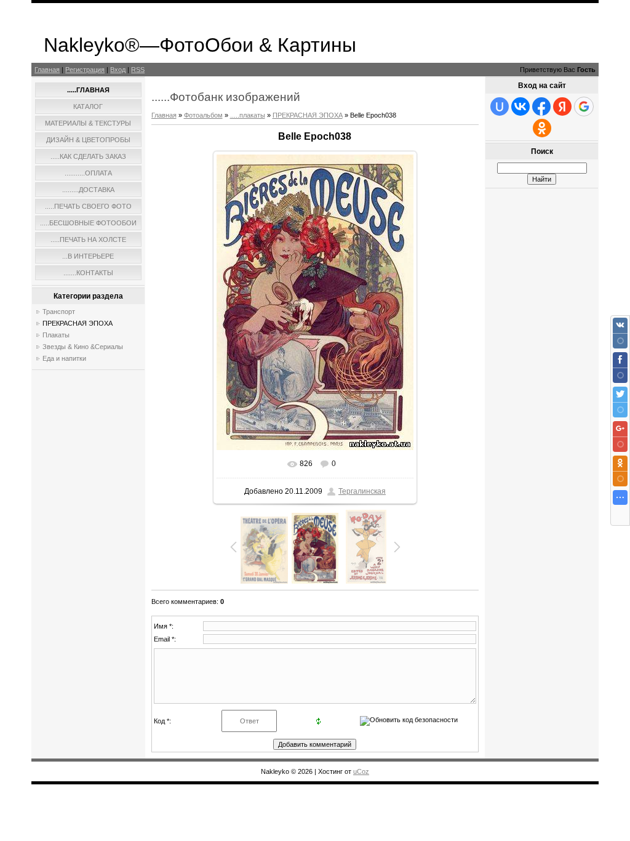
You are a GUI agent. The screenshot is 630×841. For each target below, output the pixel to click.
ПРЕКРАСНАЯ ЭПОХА (77, 323)
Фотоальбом (203, 115)
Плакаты (56, 335)
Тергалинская (362, 491)
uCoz (361, 771)
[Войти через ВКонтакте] (520, 106)
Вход (118, 69)
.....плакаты (247, 115)
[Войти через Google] (584, 106)
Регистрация (85, 69)
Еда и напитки (64, 358)
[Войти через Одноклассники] (542, 128)
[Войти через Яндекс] (562, 106)
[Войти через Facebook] (541, 106)
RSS (138, 69)
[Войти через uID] (499, 106)
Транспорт (58, 311)
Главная (47, 69)
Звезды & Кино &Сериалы (82, 346)
